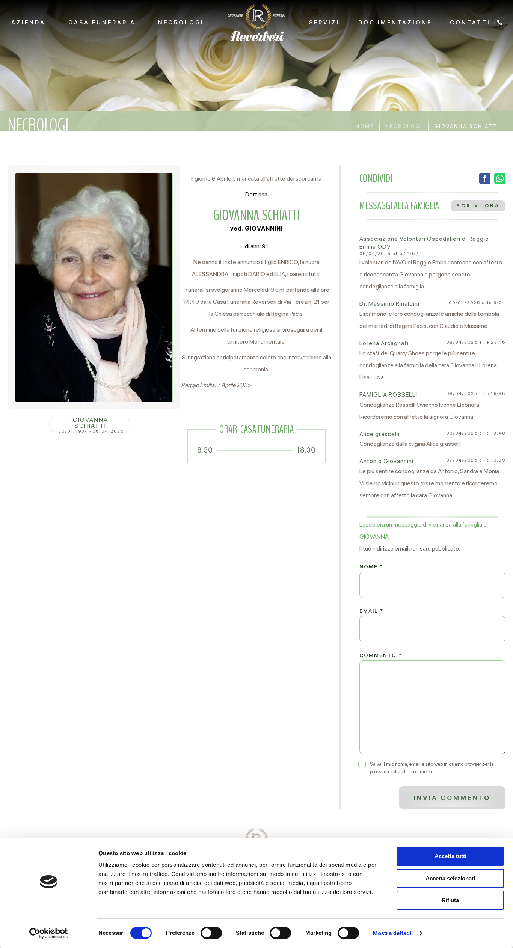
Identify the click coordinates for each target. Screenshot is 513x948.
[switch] (211, 933)
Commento (380, 655)
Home (365, 126)
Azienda (28, 22)
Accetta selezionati (450, 878)
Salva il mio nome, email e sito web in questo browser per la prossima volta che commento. (432, 767)
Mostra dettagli (393, 933)
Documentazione (395, 22)
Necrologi (181, 22)
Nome (371, 566)
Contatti (470, 22)
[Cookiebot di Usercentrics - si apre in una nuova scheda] (48, 933)
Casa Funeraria (102, 22)
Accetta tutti (450, 856)
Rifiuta (450, 900)
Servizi (324, 22)
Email (371, 611)
